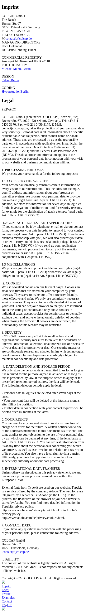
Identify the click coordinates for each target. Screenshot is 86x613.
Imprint (6, 586)
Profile (6, 594)
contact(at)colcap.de (18, 38)
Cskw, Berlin (10, 80)
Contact (7, 601)
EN (4, 605)
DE (9, 605)
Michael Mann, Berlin (16, 69)
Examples (8, 597)
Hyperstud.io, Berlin (15, 91)
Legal (5, 590)
